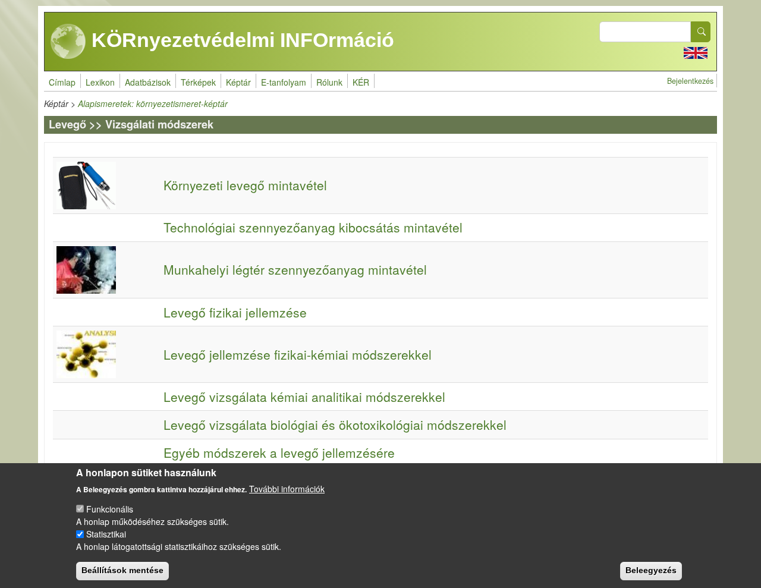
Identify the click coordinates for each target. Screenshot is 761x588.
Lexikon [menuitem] (100, 82)
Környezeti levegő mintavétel (245, 185)
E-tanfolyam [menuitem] (283, 82)
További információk (287, 488)
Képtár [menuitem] (238, 82)
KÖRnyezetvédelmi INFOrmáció (240, 40)
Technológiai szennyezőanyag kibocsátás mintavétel (313, 227)
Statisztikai (106, 534)
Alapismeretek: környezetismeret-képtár (153, 103)
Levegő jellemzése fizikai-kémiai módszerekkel (297, 354)
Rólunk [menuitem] (329, 82)
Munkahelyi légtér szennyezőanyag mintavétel (295, 269)
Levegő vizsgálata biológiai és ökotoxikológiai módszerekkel (335, 424)
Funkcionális (109, 509)
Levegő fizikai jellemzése (235, 312)
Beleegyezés (651, 570)
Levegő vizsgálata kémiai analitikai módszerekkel (304, 396)
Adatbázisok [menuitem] (148, 82)
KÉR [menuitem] (361, 82)
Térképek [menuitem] (198, 82)
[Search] (701, 31)
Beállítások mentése (122, 570)
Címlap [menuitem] (62, 82)
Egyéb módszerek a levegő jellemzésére (279, 452)
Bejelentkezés (690, 81)
